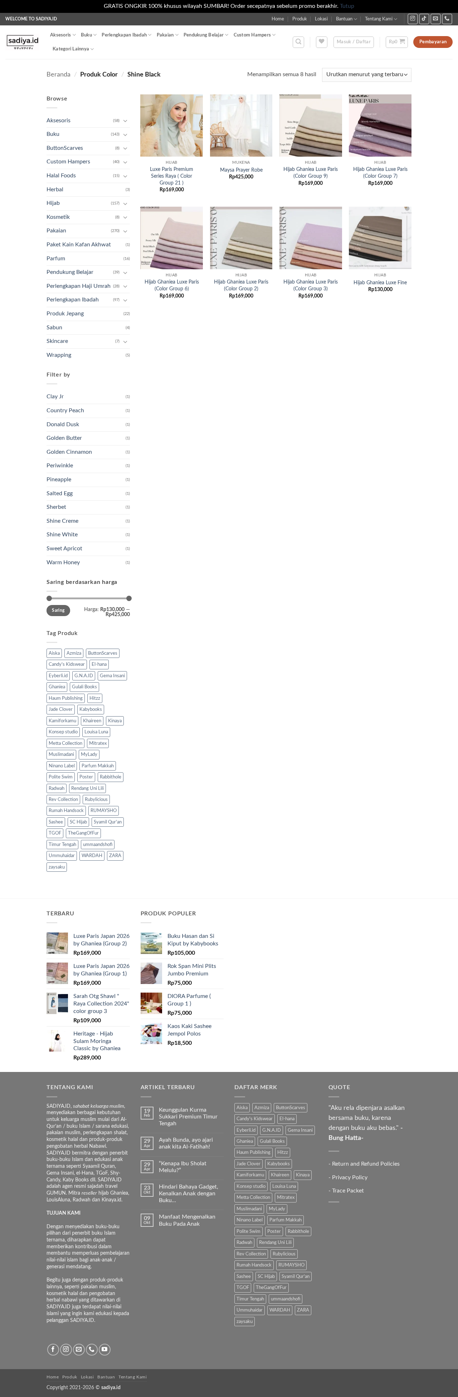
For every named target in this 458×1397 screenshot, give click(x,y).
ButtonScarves (65, 148)
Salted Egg (60, 493)
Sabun (54, 327)
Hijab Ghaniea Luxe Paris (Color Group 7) (380, 173)
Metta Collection (65, 743)
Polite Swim (61, 777)
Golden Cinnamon (69, 452)
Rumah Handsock (66, 810)
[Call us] (447, 19)
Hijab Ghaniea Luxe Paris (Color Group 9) (310, 173)
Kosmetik (58, 217)
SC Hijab (78, 822)
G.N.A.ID (83, 676)
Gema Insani (112, 676)
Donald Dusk (63, 424)
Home (278, 19)
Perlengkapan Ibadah (124, 35)
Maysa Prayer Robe (241, 170)
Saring (58, 610)
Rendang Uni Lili (87, 788)
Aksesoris (60, 35)
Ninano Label (62, 766)
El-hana (99, 664)
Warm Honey (63, 562)
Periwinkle (60, 465)
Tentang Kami (379, 19)
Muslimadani (61, 754)
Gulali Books (84, 687)
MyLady (89, 754)
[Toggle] (125, 120)
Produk (299, 19)
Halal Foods (61, 175)
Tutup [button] (347, 6)
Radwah (56, 788)
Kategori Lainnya (71, 49)
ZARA (115, 856)
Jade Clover (61, 709)
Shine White (62, 534)
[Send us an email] (435, 19)
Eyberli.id (58, 676)
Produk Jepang (65, 313)
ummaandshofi (97, 844)
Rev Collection (63, 799)
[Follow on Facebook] (53, 1350)
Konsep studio (63, 732)
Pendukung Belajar (204, 35)
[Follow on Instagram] (413, 19)
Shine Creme (62, 521)
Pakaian (165, 35)
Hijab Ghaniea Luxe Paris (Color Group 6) (172, 285)
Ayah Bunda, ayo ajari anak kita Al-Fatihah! (186, 1143)
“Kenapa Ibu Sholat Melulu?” (182, 1167)
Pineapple (59, 479)
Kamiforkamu (62, 721)
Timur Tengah (62, 844)
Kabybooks (90, 709)
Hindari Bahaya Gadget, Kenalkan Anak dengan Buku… (188, 1193)
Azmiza (74, 653)
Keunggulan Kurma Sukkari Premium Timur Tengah (188, 1116)
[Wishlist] (321, 42)
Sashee (56, 822)
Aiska (54, 653)
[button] (298, 42)
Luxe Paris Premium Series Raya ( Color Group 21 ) (171, 176)
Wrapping (59, 355)
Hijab (53, 203)
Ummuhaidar (62, 856)
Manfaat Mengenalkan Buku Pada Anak (187, 1220)
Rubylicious (96, 799)
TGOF (55, 833)
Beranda (58, 74)
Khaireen (92, 721)
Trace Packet (348, 1191)
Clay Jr (55, 396)
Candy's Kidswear (67, 664)
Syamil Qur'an (108, 822)
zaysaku (57, 867)
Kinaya (115, 721)
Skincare (57, 341)
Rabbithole (110, 777)
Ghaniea (57, 687)
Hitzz (94, 698)
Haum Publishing (66, 698)
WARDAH (92, 856)
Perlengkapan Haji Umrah (79, 286)
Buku (86, 35)
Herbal (55, 189)
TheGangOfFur (83, 833)
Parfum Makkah (98, 766)
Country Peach (65, 410)
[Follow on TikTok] (424, 19)
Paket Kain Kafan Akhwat (79, 244)
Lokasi (321, 19)
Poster (86, 777)
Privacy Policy (349, 1177)
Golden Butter (64, 438)
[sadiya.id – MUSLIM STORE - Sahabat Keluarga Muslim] (22, 42)
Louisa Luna (96, 732)
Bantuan (344, 19)
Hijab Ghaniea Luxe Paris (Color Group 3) (310, 285)
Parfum (56, 258)
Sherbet (56, 507)
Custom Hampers (252, 35)
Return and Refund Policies (366, 1164)
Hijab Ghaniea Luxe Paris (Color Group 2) (241, 285)
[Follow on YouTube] (105, 1350)
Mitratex (98, 743)
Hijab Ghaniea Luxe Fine (380, 282)
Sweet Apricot (64, 548)
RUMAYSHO (104, 810)
